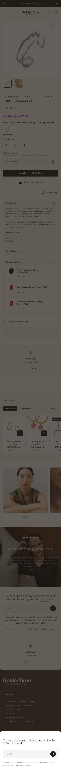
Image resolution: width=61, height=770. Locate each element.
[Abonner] (53, 754)
